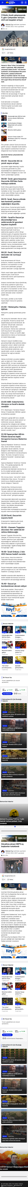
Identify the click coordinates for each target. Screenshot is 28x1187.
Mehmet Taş (9, 24)
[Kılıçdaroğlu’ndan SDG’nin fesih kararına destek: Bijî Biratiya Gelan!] (14, 118)
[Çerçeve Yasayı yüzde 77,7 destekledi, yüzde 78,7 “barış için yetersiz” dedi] (14, 138)
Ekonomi (5, 756)
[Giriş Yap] (25, 2)
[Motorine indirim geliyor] (14, 132)
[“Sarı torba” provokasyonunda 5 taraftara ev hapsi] (7, 663)
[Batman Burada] (10, 2)
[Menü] (2, 2)
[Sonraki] (17, 693)
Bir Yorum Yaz (7, 677)
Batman (5, 772)
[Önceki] (15, 693)
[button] (22, 2)
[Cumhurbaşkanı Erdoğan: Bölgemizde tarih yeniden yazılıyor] (14, 125)
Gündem (5, 712)
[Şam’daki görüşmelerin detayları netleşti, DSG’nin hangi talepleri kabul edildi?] (20, 663)
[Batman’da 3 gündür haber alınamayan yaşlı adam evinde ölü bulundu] (14, 788)
